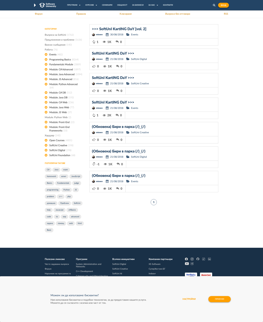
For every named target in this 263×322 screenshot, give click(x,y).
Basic (49, 230)
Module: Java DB (61, 97)
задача (50, 223)
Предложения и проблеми (63, 40)
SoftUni (77, 203)
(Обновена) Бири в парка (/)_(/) (118, 127)
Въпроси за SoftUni (59, 35)
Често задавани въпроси (57, 264)
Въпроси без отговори (177, 14)
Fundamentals (63, 183)
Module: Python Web (58, 117)
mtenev (99, 35)
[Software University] (47, 5)
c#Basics (72, 210)
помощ (61, 223)
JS (76, 190)
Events (56, 54)
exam (65, 170)
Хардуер (52, 135)
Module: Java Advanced (65, 74)
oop (64, 217)
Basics (49, 183)
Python (66, 190)
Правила (81, 14)
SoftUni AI (117, 274)
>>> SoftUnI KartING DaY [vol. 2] (119, 29)
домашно (51, 203)
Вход (223, 5)
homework (51, 176)
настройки (189, 299)
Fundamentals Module (65, 64)
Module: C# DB (60, 92)
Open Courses (60, 140)
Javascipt (59, 210)
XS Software (154, 264)
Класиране (126, 14)
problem (50, 197)
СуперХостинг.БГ (157, 269)
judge (76, 183)
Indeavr (152, 274)
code (49, 217)
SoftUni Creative (61, 145)
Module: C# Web (61, 102)
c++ (60, 197)
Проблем (64, 203)
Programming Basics (64, 59)
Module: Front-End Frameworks (59, 129)
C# (48, 170)
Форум (38, 14)
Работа (51, 49)
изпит (63, 176)
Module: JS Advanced (64, 79)
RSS (226, 14)
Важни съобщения (58, 45)
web (71, 223)
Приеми (219, 299)
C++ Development (84, 271)
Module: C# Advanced (65, 69)
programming (52, 190)
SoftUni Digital (60, 150)
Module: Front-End (61, 122)
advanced (75, 217)
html (80, 223)
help (49, 210)
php (69, 197)
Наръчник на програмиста (58, 274)
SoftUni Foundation (62, 155)
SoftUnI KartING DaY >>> (113, 53)
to (57, 217)
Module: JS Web (60, 112)
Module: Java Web (61, 107)
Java (56, 170)
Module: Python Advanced (63, 86)
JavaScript (75, 176)
